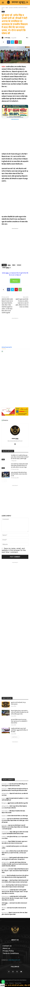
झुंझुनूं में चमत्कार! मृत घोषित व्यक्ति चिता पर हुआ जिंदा (18, 803)
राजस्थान (19, 265)
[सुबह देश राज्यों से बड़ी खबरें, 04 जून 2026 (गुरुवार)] (6, 704)
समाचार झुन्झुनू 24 (6, 267)
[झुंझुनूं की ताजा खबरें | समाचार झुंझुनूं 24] (15, 930)
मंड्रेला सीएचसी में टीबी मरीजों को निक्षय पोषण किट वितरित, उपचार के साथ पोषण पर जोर (19, 474)
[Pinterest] (16, 42)
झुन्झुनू (9, 265)
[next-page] (5, 481)
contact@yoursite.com (14, 960)
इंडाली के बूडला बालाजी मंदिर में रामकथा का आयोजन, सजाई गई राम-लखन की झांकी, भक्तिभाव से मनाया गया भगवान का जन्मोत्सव (22, 303)
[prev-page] (3, 481)
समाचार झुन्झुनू (7, 37)
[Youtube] (21, 971)
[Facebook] (8, 42)
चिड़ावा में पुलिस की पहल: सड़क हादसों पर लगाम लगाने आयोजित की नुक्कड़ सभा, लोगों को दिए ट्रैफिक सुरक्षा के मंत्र (19, 712)
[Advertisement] (15, 137)
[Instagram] (13, 971)
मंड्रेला (7, 7)
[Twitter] (12, 42)
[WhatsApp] (20, 42)
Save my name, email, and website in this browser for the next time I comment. (14, 550)
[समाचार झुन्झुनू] (3, 38)
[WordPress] (15, 443)
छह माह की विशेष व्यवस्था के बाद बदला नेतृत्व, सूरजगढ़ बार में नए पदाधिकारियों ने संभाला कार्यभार (19, 721)
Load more (14, 737)
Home (3, 7)
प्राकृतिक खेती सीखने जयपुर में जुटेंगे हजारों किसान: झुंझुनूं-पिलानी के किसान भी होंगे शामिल (19, 730)
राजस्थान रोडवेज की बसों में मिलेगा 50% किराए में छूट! (17, 815)
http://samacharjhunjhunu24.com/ (15, 441)
